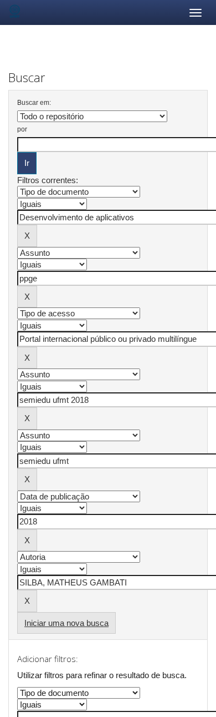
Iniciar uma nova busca (66, 623)
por (22, 129)
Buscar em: (34, 103)
